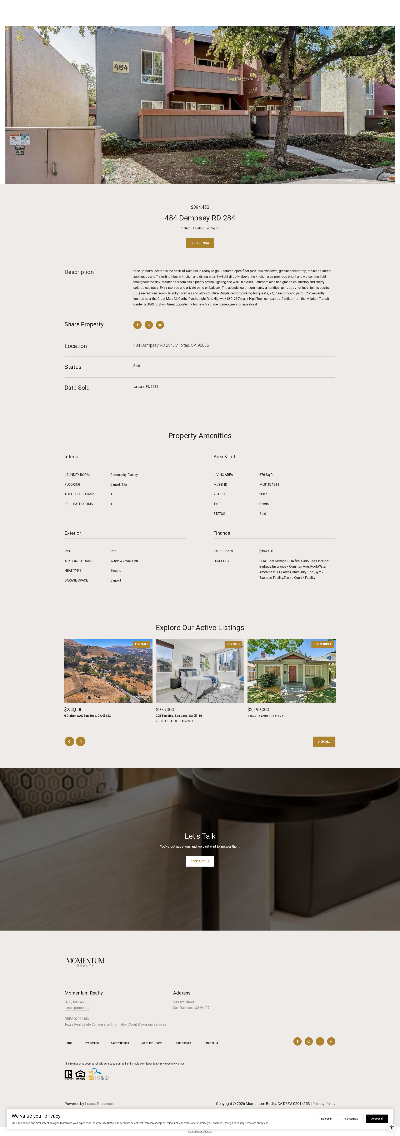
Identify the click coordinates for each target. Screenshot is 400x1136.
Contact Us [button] (200, 861)
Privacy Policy (323, 1103)
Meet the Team (151, 1043)
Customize (351, 1118)
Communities (120, 1043)
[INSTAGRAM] (309, 1041)
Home (68, 1043)
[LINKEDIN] (320, 1041)
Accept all (377, 1118)
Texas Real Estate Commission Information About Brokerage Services (115, 1024)
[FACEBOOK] (297, 1041)
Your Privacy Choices (200, 1131)
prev (69, 741)
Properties (92, 1043)
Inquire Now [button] (200, 243)
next (80, 741)
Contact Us (211, 1043)
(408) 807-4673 (76, 1002)
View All (324, 741)
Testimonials (182, 1043)
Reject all (326, 1118)
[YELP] (331, 1041)
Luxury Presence (99, 1103)
